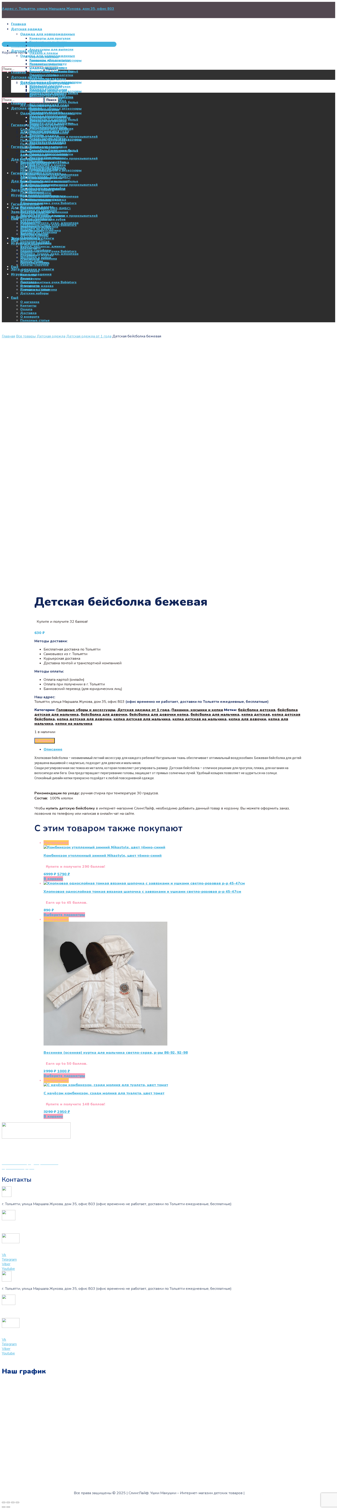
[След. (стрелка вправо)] (8, 1507)
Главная (8, 336)
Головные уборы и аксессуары (85, 709)
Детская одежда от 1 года (88, 336)
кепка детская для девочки (84, 719)
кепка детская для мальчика (141, 719)
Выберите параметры (64, 914)
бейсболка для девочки (104, 714)
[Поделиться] (13, 1502)
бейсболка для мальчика (215, 714)
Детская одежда (51, 336)
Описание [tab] (53, 749)
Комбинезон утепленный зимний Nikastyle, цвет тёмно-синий (103, 855)
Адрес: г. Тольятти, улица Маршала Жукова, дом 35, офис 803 (58, 8)
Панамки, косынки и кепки (197, 709)
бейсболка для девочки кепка (158, 714)
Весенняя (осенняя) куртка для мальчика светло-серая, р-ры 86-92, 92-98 (116, 1052)
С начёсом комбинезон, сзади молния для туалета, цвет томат (104, 1093)
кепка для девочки (247, 719)
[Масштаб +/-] (4, 1502)
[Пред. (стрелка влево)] (4, 1507)
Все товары (26, 336)
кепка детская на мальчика (199, 719)
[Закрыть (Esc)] (17, 1502)
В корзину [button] (53, 878)
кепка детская (255, 714)
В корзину (44, 741)
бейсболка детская (256, 709)
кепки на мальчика (73, 723)
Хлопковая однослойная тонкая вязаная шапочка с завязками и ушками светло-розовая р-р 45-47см (142, 891)
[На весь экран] (8, 1502)
